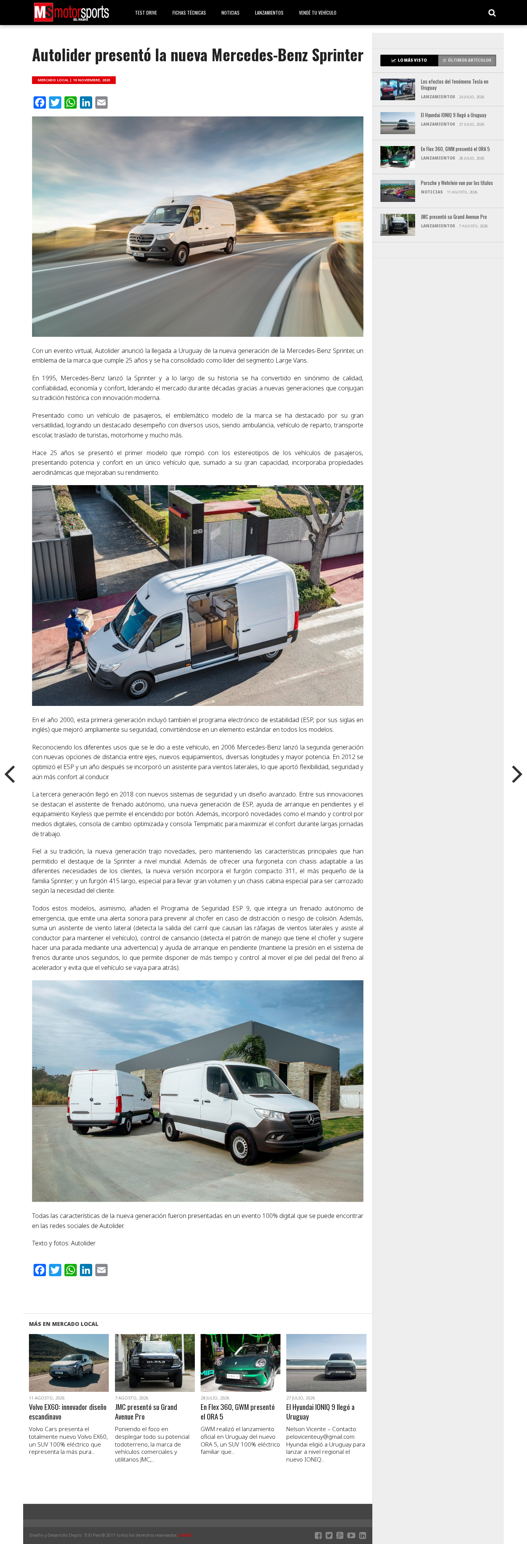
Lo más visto (412, 60)
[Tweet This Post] (69, 1372)
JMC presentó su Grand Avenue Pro (146, 1411)
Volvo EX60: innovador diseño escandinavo (67, 1411)
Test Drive (146, 12)
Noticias (230, 12)
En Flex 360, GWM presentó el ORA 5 (238, 1411)
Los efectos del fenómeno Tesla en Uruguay (454, 85)
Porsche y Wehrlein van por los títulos (457, 183)
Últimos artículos (470, 60)
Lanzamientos (269, 12)
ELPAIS (185, 1535)
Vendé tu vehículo (317, 12)
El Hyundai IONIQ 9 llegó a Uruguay (320, 1411)
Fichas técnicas (189, 12)
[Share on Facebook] (53, 1372)
